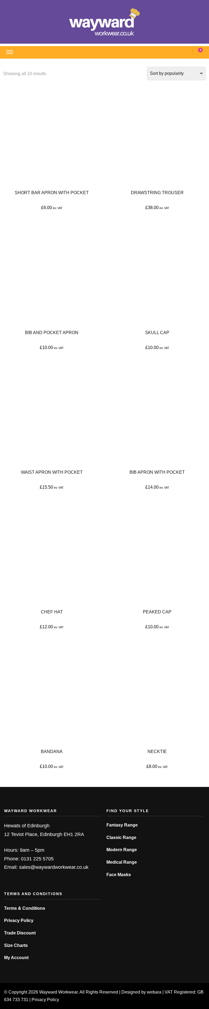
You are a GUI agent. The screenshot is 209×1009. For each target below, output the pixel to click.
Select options (51, 139)
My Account (16, 957)
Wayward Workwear (58, 992)
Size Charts (16, 945)
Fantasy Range (122, 825)
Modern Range (121, 849)
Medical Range (121, 862)
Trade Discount (20, 933)
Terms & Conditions (24, 908)
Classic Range (121, 837)
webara (154, 992)
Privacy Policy (18, 920)
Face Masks (118, 874)
